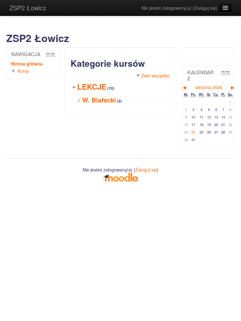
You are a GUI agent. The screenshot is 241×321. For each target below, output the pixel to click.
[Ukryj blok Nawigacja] (48, 55)
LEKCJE (91, 86)
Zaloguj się (205, 8)
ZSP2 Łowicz (27, 7)
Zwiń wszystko (155, 75)
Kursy (23, 71)
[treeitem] (33, 64)
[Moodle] (120, 177)
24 (193, 131)
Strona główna (27, 64)
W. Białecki (99, 99)
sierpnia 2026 (208, 87)
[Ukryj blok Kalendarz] (223, 73)
